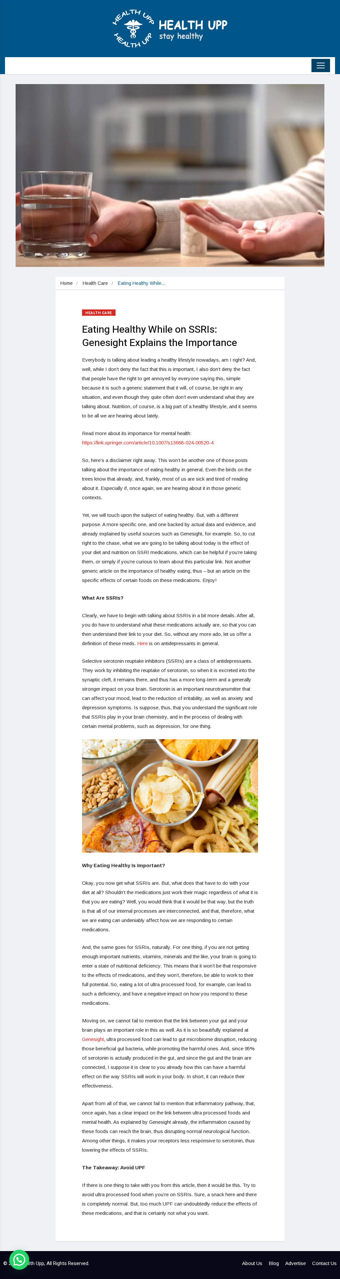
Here (142, 643)
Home (66, 283)
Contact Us (324, 1263)
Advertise (295, 1263)
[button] (19, 1260)
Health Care (95, 283)
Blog (274, 1263)
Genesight (93, 1039)
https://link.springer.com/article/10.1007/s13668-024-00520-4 (147, 442)
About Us (252, 1263)
